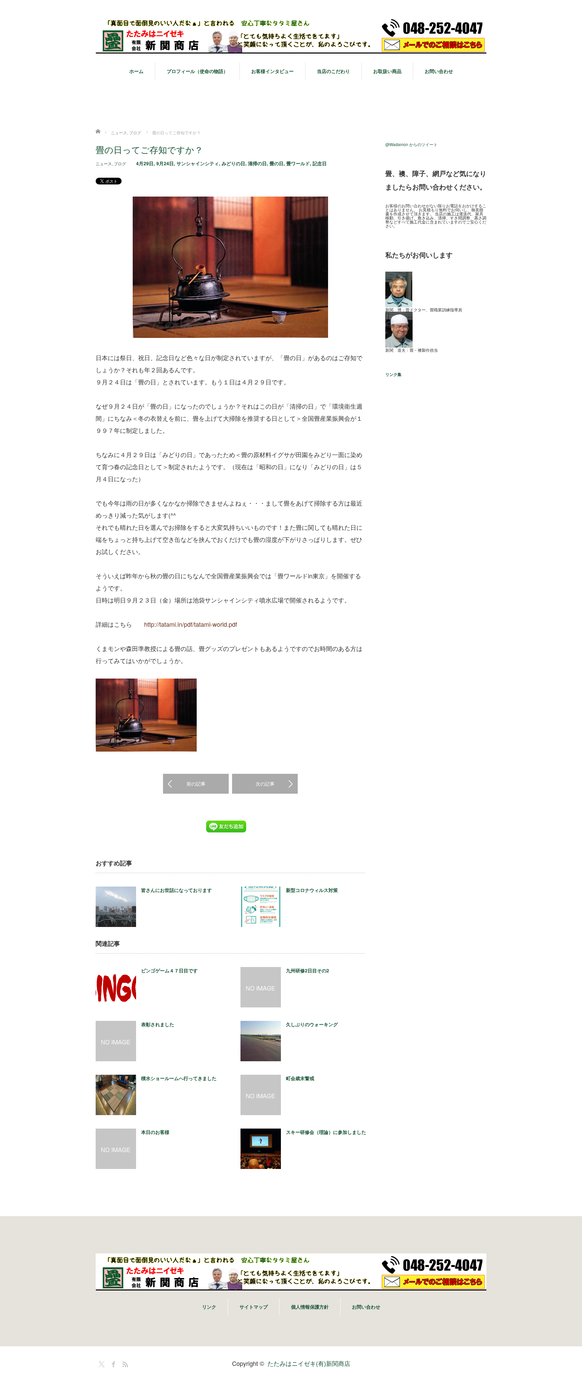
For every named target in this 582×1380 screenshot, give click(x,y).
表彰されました (157, 1024)
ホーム (136, 71)
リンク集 (393, 374)
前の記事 (196, 783)
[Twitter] (101, 1363)
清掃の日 (257, 163)
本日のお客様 (155, 1132)
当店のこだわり (333, 71)
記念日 (320, 163)
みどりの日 (233, 163)
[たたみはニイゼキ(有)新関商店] (291, 35)
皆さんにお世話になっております (176, 890)
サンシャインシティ (197, 163)
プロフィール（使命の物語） (197, 71)
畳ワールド (298, 163)
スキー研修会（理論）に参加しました (326, 1132)
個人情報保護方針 (310, 1306)
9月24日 (165, 163)
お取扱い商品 (387, 71)
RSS (124, 1363)
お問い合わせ (439, 71)
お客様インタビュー (272, 71)
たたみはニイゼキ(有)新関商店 (308, 1363)
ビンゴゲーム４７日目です (169, 970)
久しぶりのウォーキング (312, 1024)
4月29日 (145, 163)
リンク (209, 1306)
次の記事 (265, 783)
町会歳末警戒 (300, 1078)
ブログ (120, 163)
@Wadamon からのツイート (411, 144)
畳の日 (276, 163)
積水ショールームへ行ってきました (179, 1078)
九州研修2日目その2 (307, 970)
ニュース (104, 163)
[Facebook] (112, 1363)
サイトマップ (253, 1306)
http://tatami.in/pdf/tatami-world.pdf (190, 624)
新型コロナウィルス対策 (312, 890)
